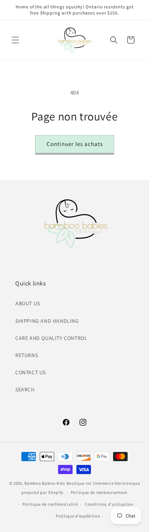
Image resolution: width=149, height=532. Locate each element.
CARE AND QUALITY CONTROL (51, 338)
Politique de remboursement (99, 492)
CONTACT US (30, 372)
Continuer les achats (75, 143)
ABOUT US (27, 303)
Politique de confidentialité (50, 504)
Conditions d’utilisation (109, 504)
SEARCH (25, 389)
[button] (15, 40)
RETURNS (26, 355)
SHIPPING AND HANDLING (47, 320)
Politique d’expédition (78, 516)
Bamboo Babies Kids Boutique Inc (58, 483)
